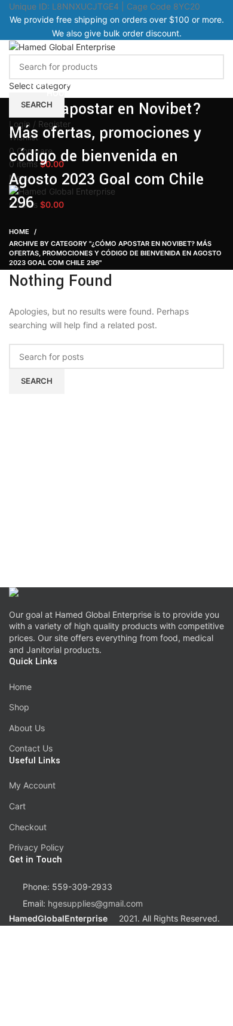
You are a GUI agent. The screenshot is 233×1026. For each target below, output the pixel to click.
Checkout (28, 827)
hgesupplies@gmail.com (95, 903)
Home (19, 231)
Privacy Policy (36, 847)
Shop (19, 707)
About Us (27, 728)
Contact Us (31, 748)
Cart (17, 806)
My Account (32, 785)
